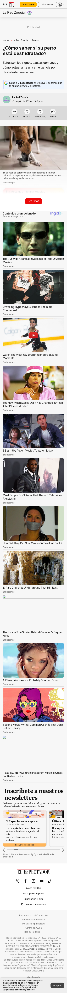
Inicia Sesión (47, 4)
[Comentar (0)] (40, 112)
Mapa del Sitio (33, 888)
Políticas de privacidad (33, 924)
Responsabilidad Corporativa (33, 915)
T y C (33, 854)
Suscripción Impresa (33, 893)
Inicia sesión (12, 837)
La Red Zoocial (20, 97)
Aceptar (57, 985)
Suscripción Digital (33, 899)
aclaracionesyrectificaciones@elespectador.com (33, 957)
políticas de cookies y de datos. (20, 989)
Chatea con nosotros (36, 904)
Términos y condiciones (33, 919)
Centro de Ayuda (33, 928)
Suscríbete (28, 4)
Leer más (33, 201)
